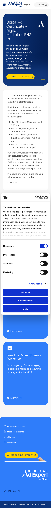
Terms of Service (25, 504)
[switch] (44, 254)
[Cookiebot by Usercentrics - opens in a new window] (36, 197)
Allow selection (25, 300)
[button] (4, 5)
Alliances (11, 437)
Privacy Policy (10, 504)
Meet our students (15, 431)
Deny (25, 309)
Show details (35, 284)
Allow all (25, 292)
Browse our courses (16, 426)
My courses (12, 442)
